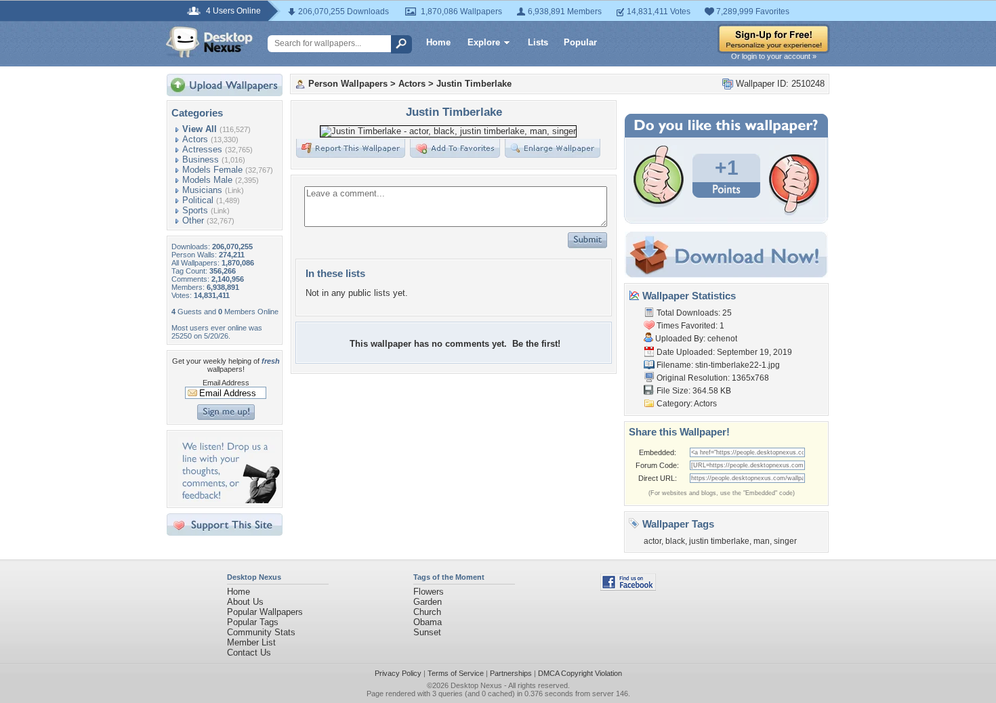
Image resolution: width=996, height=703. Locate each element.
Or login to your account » (773, 56)
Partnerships (511, 673)
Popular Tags (252, 622)
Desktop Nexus (476, 685)
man (761, 541)
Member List (251, 642)
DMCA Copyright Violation (580, 673)
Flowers (428, 592)
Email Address (226, 383)
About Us (245, 602)
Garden (427, 602)
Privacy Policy (398, 673)
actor (652, 541)
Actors (195, 139)
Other (193, 220)
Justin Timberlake (474, 84)
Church (427, 612)
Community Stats (261, 632)
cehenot (722, 338)
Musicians (202, 190)
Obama (427, 622)
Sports (195, 210)
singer (785, 541)
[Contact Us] (229, 500)
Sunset (427, 632)
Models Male (207, 180)
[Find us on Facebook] (628, 587)
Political (197, 200)
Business (200, 159)
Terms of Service (456, 673)
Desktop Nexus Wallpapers (209, 42)
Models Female (212, 170)
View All (199, 129)
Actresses (202, 149)
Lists (538, 42)
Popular (580, 42)
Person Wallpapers (348, 84)
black (675, 541)
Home (438, 42)
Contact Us (249, 652)
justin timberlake (719, 541)
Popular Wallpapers (265, 612)
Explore (484, 42)
